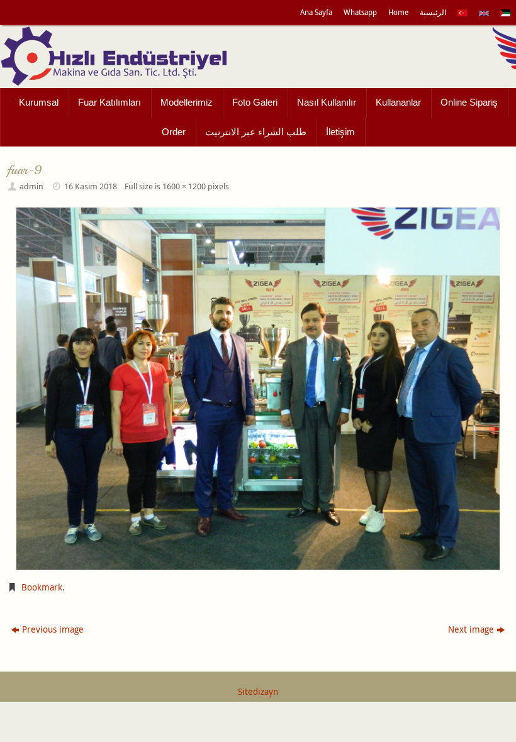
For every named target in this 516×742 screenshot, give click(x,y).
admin (31, 186)
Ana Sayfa (316, 12)
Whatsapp (360, 12)
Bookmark (41, 587)
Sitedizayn (258, 691)
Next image (471, 629)
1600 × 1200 (184, 186)
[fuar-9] (258, 389)
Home (398, 12)
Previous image (53, 629)
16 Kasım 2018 (90, 186)
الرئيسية (433, 12)
